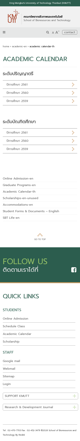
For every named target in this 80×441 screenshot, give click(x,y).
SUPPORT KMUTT (17, 396)
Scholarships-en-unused (20, 198)
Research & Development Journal (29, 407)
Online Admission (15, 318)
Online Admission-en (18, 178)
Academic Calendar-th (19, 191)
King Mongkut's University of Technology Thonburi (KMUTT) (40, 3)
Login (7, 384)
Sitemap (9, 376)
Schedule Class (14, 326)
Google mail (11, 361)
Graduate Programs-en (19, 185)
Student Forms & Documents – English (31, 211)
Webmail (9, 368)
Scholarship (11, 341)
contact (69, 32)
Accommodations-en (18, 204)
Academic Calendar (17, 334)
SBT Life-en (11, 218)
